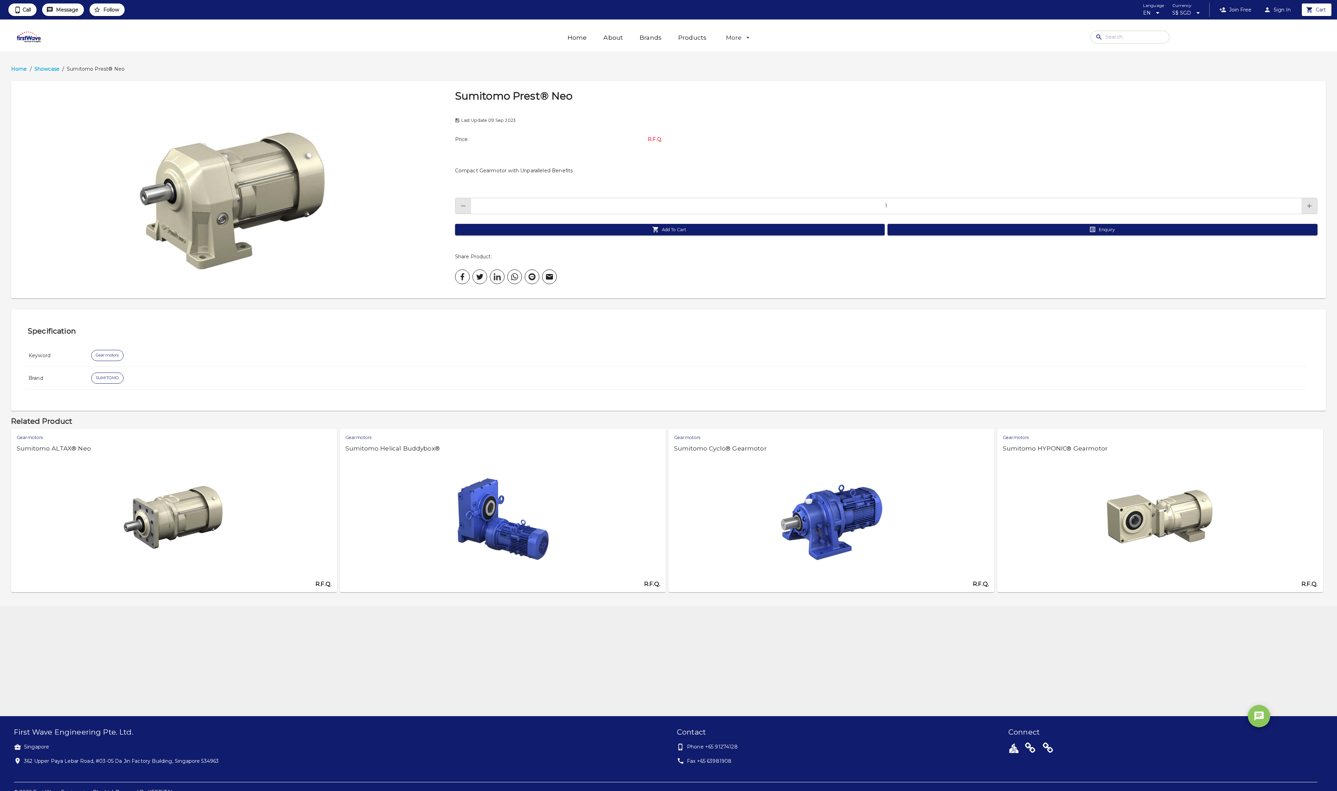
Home (19, 69)
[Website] (1030, 749)
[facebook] (462, 276)
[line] (532, 276)
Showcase (47, 69)
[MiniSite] (1048, 749)
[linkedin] (497, 276)
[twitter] (479, 276)
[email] (549, 276)
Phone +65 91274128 (712, 747)
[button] (233, 189)
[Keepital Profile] (1013, 748)
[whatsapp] (514, 276)
